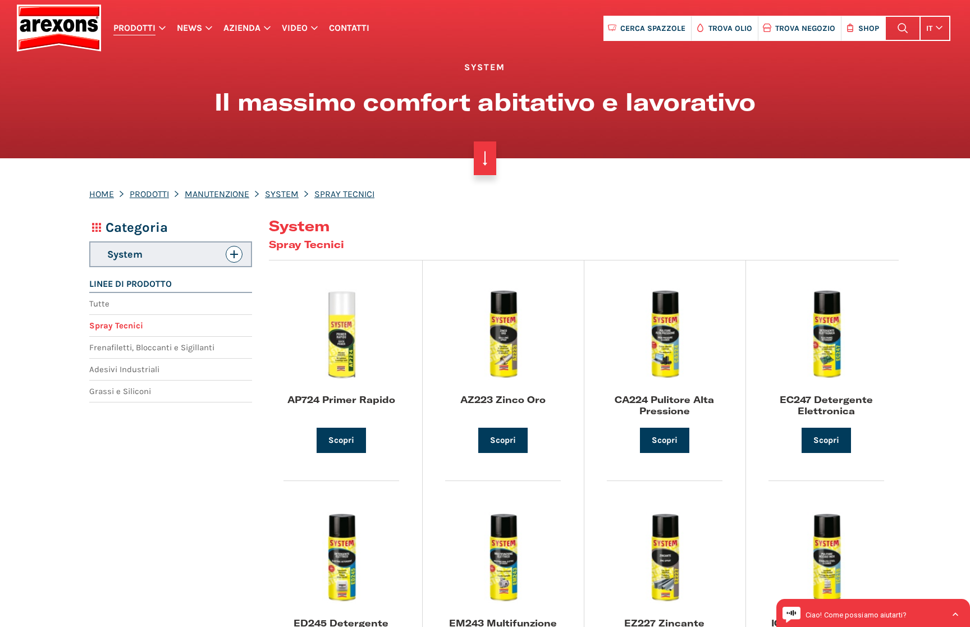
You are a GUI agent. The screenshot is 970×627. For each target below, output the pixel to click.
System (282, 194)
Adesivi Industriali (124, 369)
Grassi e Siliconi (120, 391)
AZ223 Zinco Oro (503, 399)
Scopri (341, 440)
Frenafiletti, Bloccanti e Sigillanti (151, 347)
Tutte (99, 304)
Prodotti (134, 27)
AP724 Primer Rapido (341, 399)
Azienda (241, 27)
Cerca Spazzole (652, 28)
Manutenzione (217, 194)
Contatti (349, 27)
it (929, 28)
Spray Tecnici (344, 194)
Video (295, 27)
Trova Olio (730, 28)
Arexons (58, 28)
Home (101, 194)
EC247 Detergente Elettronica (826, 404)
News (189, 27)
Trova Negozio (805, 28)
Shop (868, 28)
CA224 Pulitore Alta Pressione (664, 404)
